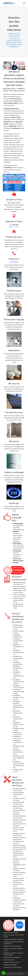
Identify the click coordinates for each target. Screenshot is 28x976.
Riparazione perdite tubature (11, 932)
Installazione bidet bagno (10, 964)
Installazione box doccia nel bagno (13, 967)
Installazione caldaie (9, 960)
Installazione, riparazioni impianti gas (13, 939)
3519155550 (7, 167)
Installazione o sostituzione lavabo (13, 946)
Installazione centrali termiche (11, 962)
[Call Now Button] (3, 973)
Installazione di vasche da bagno (12, 957)
